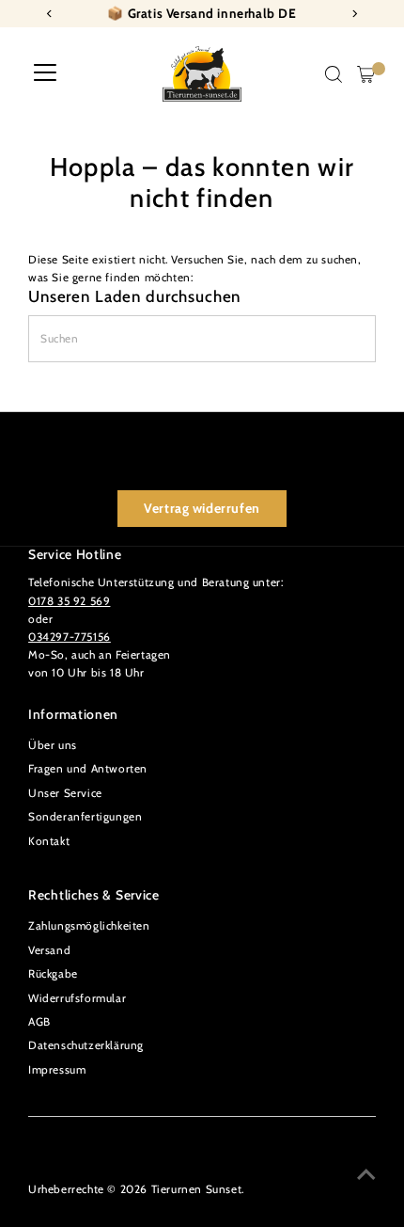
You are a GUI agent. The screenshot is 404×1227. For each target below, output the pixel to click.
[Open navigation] (45, 74)
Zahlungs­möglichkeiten (89, 925)
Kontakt (49, 841)
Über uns (52, 745)
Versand (49, 950)
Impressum (56, 1069)
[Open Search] (333, 74)
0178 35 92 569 (69, 601)
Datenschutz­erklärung (86, 1045)
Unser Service (65, 793)
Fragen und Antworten (88, 768)
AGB (39, 1021)
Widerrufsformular (77, 998)
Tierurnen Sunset (196, 1189)
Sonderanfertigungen (85, 816)
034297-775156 (69, 637)
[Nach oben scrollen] (366, 1175)
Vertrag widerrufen (202, 508)
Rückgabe (53, 973)
